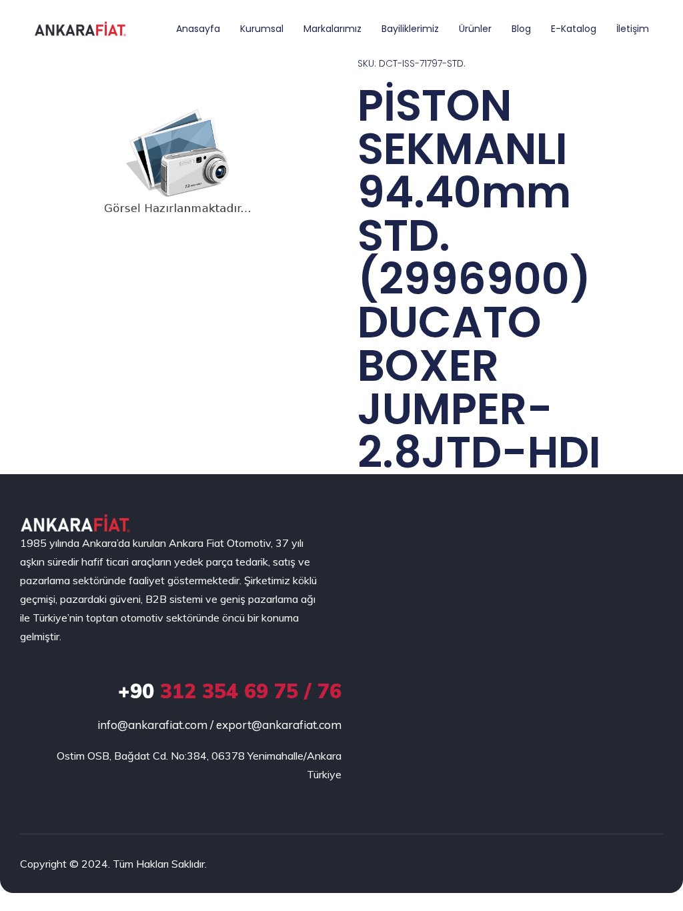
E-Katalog (573, 28)
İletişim (632, 28)
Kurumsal (261, 28)
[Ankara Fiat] (75, 524)
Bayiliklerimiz (410, 28)
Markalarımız (332, 28)
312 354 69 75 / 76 (230, 691)
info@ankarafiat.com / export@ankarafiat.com (219, 725)
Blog (521, 28)
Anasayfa (198, 28)
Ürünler (475, 28)
